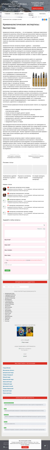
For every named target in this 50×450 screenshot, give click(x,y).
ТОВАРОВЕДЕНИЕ (9, 302)
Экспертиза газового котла (10, 423)
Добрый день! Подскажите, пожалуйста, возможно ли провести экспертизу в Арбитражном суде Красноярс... (25, 429)
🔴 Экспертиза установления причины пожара (20, 211)
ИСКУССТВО (8, 313)
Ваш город (7, 255)
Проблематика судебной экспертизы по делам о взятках (9, 177)
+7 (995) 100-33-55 (37, 4)
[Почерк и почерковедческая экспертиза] (25, 342)
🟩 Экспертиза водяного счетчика (16, 199)
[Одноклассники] (44, 19)
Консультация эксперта (25, 397)
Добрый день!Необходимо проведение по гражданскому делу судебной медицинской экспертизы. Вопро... (24, 410)
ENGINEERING (8, 299)
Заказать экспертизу (38, 8)
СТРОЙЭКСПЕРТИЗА (10, 296)
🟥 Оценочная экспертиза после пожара (18, 187)
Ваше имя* (7, 245)
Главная (7, 13)
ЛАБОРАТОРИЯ (8, 316)
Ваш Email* (8, 239)
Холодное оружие (17, 19)
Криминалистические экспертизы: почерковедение (36, 156)
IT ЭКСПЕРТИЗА (8, 301)
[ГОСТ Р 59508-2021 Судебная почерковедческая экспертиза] (25, 356)
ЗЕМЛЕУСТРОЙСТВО (10, 298)
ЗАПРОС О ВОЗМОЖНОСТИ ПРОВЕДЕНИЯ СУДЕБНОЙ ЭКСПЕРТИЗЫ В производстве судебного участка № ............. (25, 417)
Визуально (40, 228)
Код (44, 228)
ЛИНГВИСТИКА (8, 311)
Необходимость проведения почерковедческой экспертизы (14, 156)
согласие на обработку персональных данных (17, 260)
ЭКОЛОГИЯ (7, 305)
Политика (7, 321)
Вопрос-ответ (19, 13)
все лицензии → (25, 350)
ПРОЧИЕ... (7, 319)
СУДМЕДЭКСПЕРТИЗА (10, 295)
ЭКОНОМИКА (8, 310)
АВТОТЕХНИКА (8, 307)
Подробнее (27, 444)
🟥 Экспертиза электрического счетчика (18, 193)
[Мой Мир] (46, 19)
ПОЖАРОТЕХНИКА (9, 304)
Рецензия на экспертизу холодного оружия (24, 176)
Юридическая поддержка (25, 282)
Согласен (25, 447)
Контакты (43, 13)
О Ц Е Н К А (7, 308)
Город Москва (6, 368)
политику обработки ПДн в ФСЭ (36, 260)
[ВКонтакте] (42, 19)
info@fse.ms (37, 5)
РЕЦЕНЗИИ (7, 318)
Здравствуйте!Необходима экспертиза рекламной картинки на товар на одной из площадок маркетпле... (24, 404)
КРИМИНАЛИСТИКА (7, 19)
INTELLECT (7, 314)
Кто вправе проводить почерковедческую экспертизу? (38, 177)
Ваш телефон (8, 250)
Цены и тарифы (30, 14)
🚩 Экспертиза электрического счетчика (18, 205)
